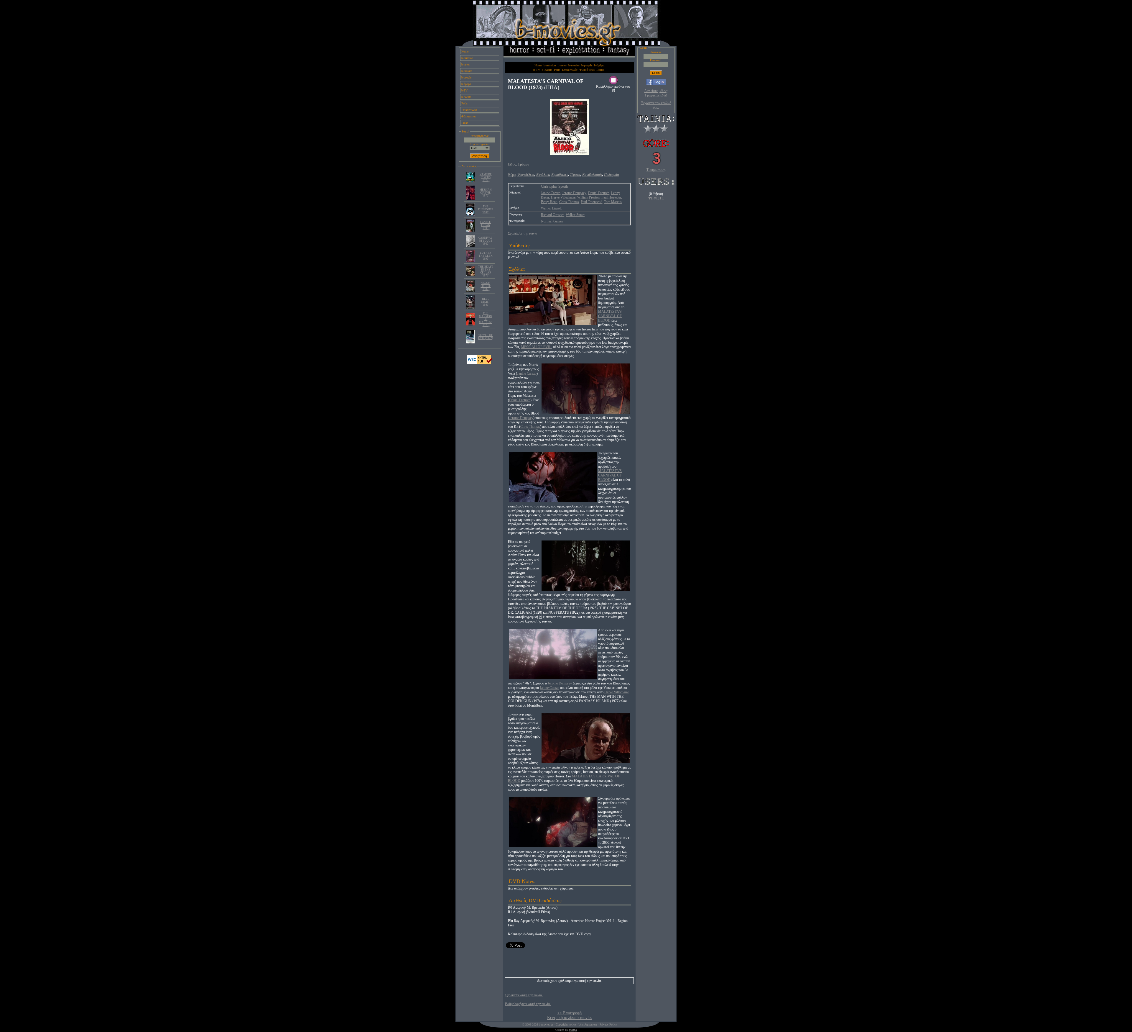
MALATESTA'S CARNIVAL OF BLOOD (610, 315)
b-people (466, 77)
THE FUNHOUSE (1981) (485, 209)
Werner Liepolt (551, 208)
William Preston (588, 197)
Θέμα (512, 175)
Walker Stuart (575, 215)
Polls (464, 103)
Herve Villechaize (563, 197)
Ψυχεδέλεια (525, 175)
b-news (465, 64)
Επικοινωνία (469, 110)
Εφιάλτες (542, 175)
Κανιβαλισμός (592, 175)
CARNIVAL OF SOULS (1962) (485, 240)
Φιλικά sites (468, 116)
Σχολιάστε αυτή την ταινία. (524, 995)
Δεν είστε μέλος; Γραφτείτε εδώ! (656, 93)
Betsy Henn (549, 202)
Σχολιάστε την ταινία (522, 233)
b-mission (467, 58)
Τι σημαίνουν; (656, 170)
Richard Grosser (552, 215)
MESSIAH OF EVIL (536, 347)
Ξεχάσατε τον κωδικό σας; (656, 105)
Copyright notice (566, 1024)
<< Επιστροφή (569, 1013)
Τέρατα (575, 175)
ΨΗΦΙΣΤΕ (656, 198)
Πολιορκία (611, 175)
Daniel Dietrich (598, 193)
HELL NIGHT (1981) (485, 301)
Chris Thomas (569, 202)
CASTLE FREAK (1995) (485, 225)
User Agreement (587, 1024)
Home (464, 51)
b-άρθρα (466, 84)
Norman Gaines (552, 221)
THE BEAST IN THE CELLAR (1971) (485, 271)
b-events (466, 97)
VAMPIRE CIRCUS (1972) (486, 177)
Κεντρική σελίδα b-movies (569, 1017)
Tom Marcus (613, 202)
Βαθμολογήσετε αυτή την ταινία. (528, 1004)
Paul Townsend (591, 202)
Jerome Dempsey (574, 193)
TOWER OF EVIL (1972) (485, 337)
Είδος (512, 164)
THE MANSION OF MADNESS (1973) (485, 319)
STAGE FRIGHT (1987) (486, 286)
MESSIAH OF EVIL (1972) (486, 192)
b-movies (466, 71)
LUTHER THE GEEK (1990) (486, 255)
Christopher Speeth (554, 186)
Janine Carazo (550, 193)
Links (464, 123)
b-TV (464, 90)
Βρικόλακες (559, 175)
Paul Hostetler (611, 197)
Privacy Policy (608, 1024)
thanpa (573, 1029)
